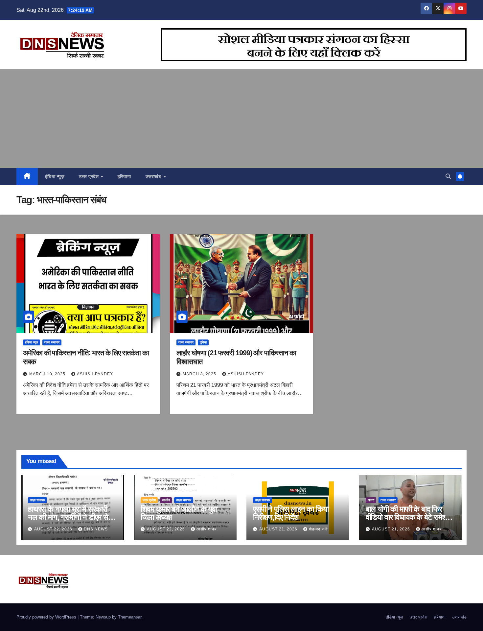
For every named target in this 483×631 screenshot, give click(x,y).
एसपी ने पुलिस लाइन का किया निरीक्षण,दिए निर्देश (290, 513)
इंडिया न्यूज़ (55, 176)
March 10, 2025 (48, 374)
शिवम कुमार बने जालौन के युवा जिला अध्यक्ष (179, 513)
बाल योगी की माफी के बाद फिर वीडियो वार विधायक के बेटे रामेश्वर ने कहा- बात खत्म (408, 517)
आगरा (371, 500)
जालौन (166, 500)
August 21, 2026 (279, 529)
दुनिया (203, 342)
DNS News (96, 529)
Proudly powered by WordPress (47, 617)
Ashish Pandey (95, 374)
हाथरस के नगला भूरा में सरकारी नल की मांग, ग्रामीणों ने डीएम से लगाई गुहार (68, 517)
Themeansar (129, 617)
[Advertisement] (241, 119)
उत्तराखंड (154, 176)
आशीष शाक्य (206, 529)
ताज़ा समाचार (51, 342)
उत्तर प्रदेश (89, 176)
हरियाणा (124, 176)
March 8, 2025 (200, 374)
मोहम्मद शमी (318, 529)
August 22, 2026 (54, 529)
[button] (448, 176)
